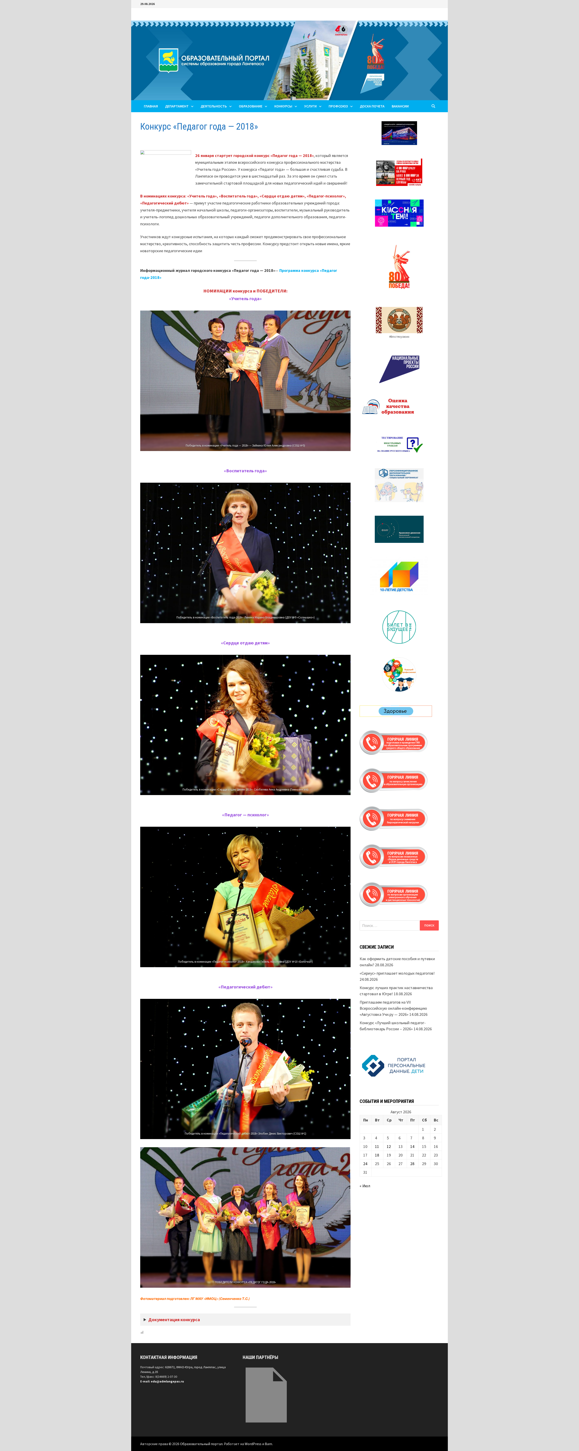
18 (377, 1155)
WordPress (253, 1444)
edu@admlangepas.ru (167, 1381)
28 (412, 1163)
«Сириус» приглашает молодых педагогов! (397, 973)
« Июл (365, 1185)
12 (389, 1146)
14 (412, 1146)
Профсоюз (338, 106)
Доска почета (372, 106)
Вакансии (400, 106)
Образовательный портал (201, 1444)
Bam (268, 1444)
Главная (151, 106)
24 (365, 1163)
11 (377, 1146)
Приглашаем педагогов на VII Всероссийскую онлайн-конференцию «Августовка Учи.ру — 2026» (393, 1008)
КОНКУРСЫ (283, 106)
